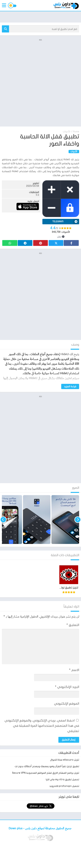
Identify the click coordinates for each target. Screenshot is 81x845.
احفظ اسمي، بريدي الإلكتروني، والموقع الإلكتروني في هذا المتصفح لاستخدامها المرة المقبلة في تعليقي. (42, 726)
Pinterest (40, 243)
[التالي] (3, 519)
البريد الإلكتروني (67, 686)
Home (76, 131)
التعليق (72, 625)
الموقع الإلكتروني (66, 703)
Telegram (25, 243)
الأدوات (66, 131)
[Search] (5, 28)
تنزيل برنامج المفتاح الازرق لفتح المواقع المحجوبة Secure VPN (45, 773)
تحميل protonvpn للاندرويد (64, 786)
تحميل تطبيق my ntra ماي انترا (62, 779)
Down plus (16, 828)
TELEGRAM (57, 221)
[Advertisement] (40, 82)
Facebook (71, 243)
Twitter (56, 243)
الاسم (74, 670)
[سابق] (77, 519)
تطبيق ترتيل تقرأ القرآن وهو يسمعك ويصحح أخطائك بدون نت (47, 766)
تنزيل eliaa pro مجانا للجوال (64, 759)
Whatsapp (9, 243)
